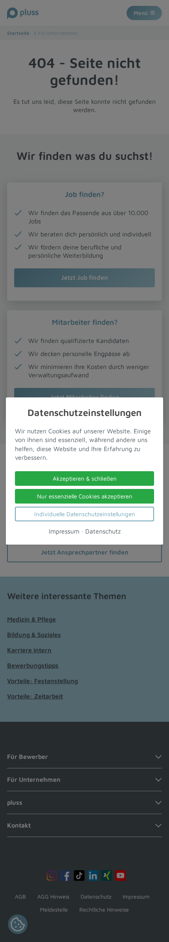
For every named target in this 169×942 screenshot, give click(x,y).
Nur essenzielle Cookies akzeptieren (84, 496)
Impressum (64, 531)
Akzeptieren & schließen (85, 478)
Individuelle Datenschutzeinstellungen (84, 514)
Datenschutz (103, 531)
